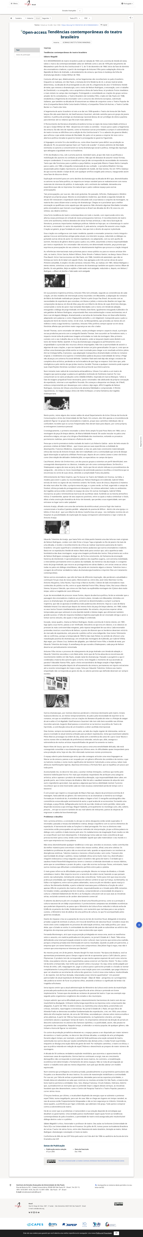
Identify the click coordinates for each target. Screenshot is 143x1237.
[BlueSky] (29, 1212)
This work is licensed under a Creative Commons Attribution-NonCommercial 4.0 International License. (91, 1161)
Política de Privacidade (104, 1233)
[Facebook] (36, 1212)
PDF (85, 18)
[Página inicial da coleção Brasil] (18, 1208)
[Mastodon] (31, 1212)
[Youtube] (38, 1212)
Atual (38, 18)
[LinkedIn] (34, 1212)
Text (18, 50)
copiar (103, 25)
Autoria (56, 42)
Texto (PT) (73, 18)
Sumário (18, 18)
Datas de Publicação (23, 55)
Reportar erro (141, 442)
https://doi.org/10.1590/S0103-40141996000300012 (80, 25)
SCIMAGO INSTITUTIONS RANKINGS (76, 42)
